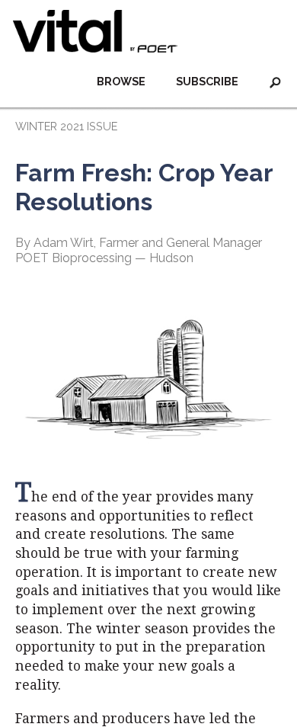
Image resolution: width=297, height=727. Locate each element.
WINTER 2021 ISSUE (66, 126)
